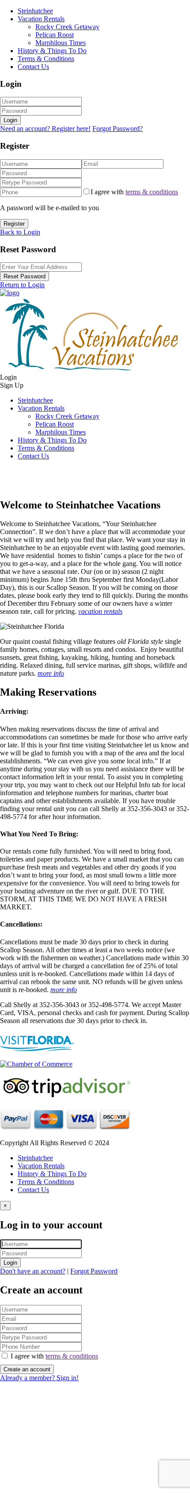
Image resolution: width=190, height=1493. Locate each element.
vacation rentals (100, 611)
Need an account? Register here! (45, 128)
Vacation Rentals (41, 19)
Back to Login (20, 232)
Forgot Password (94, 1271)
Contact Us (33, 66)
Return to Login (22, 285)
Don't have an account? (32, 1271)
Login (10, 120)
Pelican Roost (54, 34)
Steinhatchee (35, 11)
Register (14, 223)
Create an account (27, 1369)
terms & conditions (151, 192)
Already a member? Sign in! (39, 1377)
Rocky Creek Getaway (67, 27)
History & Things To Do (52, 50)
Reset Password (25, 276)
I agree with (134, 192)
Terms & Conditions (46, 58)
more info (51, 673)
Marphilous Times (60, 42)
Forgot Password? (117, 128)
